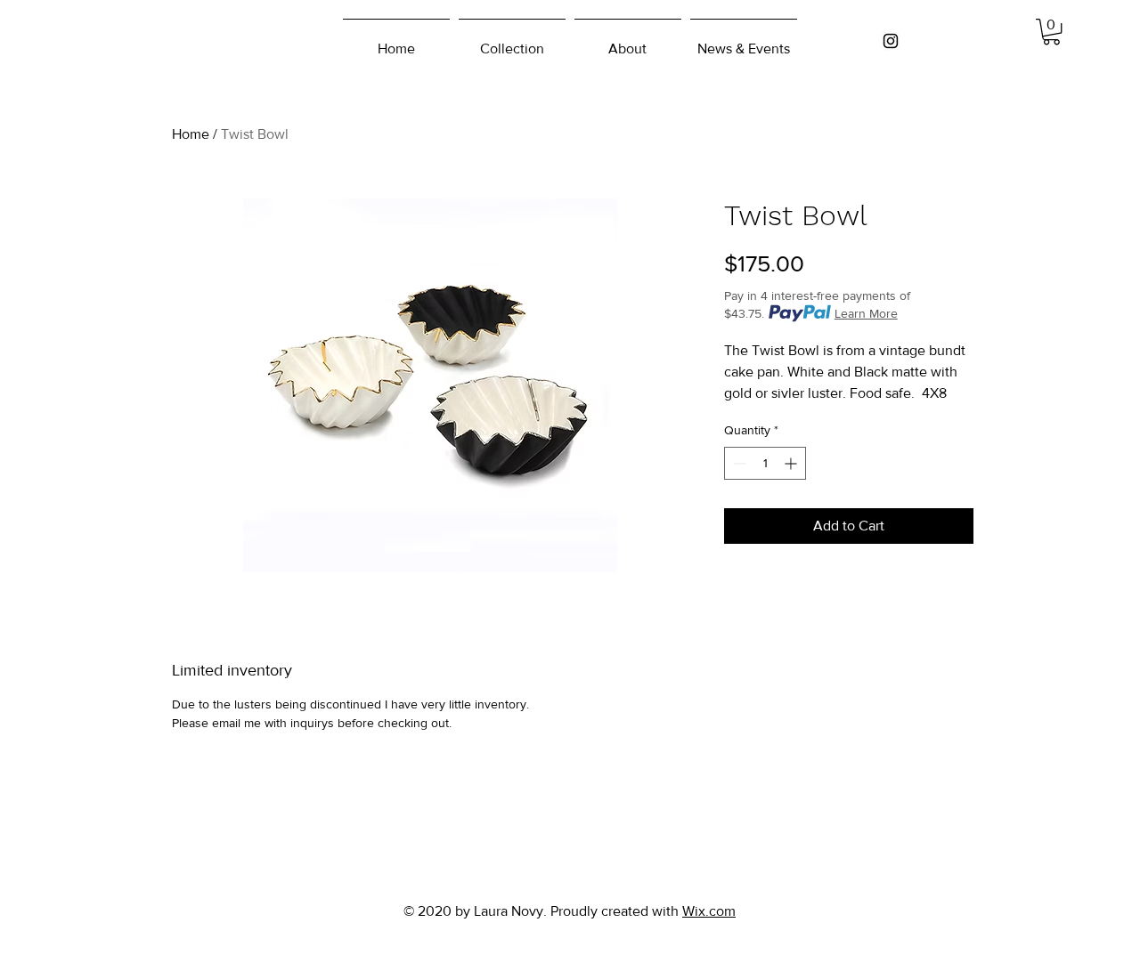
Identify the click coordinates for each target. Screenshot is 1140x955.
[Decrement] (738, 463)
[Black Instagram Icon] (890, 41)
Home (190, 134)
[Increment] (792, 463)
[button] (1051, 32)
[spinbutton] (765, 463)
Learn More (866, 313)
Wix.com (709, 911)
